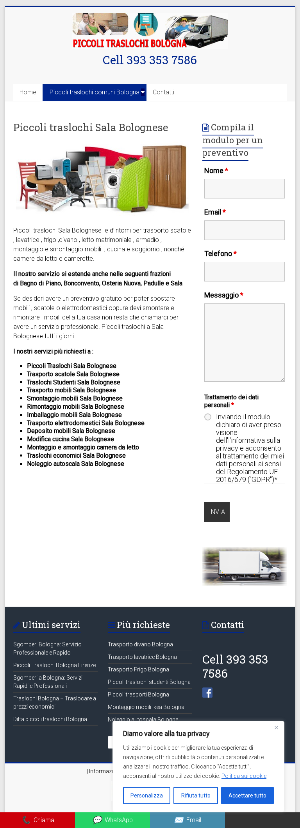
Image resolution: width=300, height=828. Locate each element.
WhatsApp (112, 819)
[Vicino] (276, 727)
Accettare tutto (247, 795)
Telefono (220, 253)
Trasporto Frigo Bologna (138, 669)
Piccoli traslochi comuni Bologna (94, 92)
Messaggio (223, 295)
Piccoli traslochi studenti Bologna (149, 682)
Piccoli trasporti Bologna (138, 694)
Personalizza (146, 795)
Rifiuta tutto (196, 795)
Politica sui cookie (243, 776)
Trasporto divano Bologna (140, 644)
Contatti (163, 92)
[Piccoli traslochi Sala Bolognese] (103, 144)
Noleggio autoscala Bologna (143, 719)
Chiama (37, 819)
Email (215, 212)
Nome (216, 170)
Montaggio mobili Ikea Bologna (146, 707)
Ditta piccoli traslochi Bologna (50, 719)
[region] (198, 766)
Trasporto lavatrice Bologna (142, 657)
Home (28, 92)
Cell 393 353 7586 (150, 59)
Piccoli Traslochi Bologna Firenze (54, 665)
